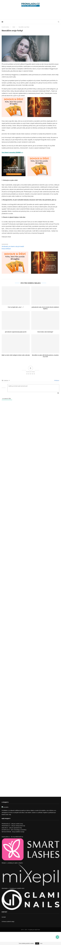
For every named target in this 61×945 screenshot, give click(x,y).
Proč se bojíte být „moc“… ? (16, 307)
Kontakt (4, 917)
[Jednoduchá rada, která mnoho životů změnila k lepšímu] (45, 295)
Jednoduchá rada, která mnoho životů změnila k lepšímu (45, 307)
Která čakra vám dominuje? (45, 332)
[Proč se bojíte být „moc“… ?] (16, 295)
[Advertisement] (30, 13)
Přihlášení (56, 380)
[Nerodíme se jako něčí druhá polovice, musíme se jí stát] (45, 343)
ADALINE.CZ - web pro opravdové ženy (12, 827)
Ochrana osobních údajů (8, 921)
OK (37, 943)
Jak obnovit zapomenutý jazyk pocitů (15, 332)
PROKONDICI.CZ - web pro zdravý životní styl (13, 825)
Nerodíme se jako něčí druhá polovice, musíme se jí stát (45, 355)
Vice (41, 943)
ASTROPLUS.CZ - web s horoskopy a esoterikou (14, 829)
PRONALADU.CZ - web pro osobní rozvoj (12, 823)
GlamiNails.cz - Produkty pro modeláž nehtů (13, 888)
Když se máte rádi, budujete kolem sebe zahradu (16, 355)
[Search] (58, 22)
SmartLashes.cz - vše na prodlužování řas (12, 836)
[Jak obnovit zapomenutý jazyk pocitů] (16, 320)
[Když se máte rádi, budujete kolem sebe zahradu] (16, 343)
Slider (13, 27)
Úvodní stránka (5, 27)
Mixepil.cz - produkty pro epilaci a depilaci (12, 863)
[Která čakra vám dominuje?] (45, 320)
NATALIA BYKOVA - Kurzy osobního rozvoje (13, 831)
